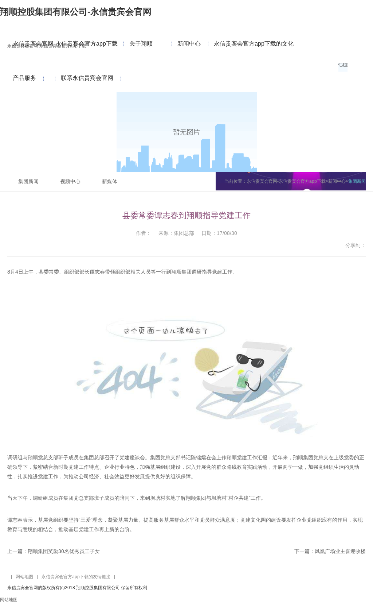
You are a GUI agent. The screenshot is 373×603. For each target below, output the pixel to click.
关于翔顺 (141, 43)
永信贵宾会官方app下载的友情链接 (76, 576)
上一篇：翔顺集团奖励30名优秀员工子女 (53, 551)
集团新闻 (28, 181)
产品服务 (24, 78)
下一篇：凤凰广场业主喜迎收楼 (330, 551)
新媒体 (109, 181)
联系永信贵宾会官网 (87, 78)
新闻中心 (189, 43)
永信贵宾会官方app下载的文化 (254, 43)
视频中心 (70, 181)
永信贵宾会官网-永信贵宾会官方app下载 (65, 43)
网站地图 (24, 576)
